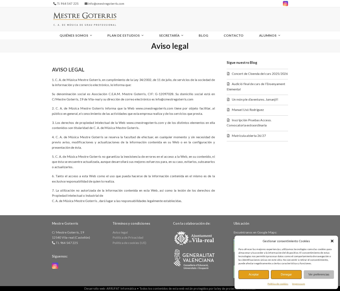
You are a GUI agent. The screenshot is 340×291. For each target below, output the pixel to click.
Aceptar (254, 274)
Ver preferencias (318, 274)
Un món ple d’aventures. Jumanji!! (255, 99)
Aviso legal (120, 232)
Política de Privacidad (128, 237)
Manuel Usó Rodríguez (248, 109)
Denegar (286, 274)
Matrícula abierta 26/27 (249, 135)
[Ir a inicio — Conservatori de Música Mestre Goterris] (84, 18)
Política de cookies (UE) (129, 243)
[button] (332, 241)
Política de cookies (278, 283)
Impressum (298, 283)
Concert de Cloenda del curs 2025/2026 (260, 73)
